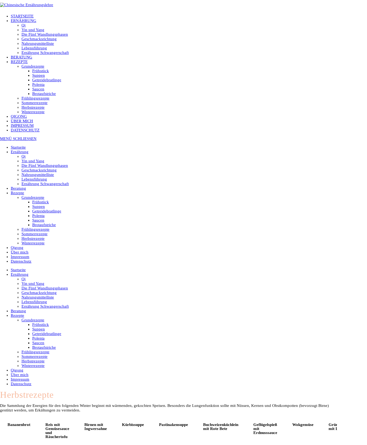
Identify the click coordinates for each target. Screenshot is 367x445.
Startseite (18, 147)
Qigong (17, 247)
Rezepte (17, 193)
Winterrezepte (33, 243)
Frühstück (40, 202)
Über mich (19, 252)
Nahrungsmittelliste (37, 174)
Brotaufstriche (44, 225)
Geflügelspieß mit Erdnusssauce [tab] (265, 428)
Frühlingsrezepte (35, 229)
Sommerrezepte (34, 234)
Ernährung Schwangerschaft (45, 184)
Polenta (38, 216)
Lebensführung (34, 179)
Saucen (38, 220)
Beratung (18, 188)
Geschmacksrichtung (39, 170)
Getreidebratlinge (46, 211)
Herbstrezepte (33, 238)
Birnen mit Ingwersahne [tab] (95, 426)
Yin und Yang (32, 161)
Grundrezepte (32, 197)
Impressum (20, 257)
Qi (23, 156)
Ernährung (19, 152)
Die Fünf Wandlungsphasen (44, 165)
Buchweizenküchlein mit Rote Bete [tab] (220, 426)
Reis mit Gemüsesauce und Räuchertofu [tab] (57, 430)
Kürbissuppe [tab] (133, 424)
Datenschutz (21, 261)
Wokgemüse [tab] (303, 424)
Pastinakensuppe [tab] (173, 424)
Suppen (38, 206)
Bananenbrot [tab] (19, 424)
